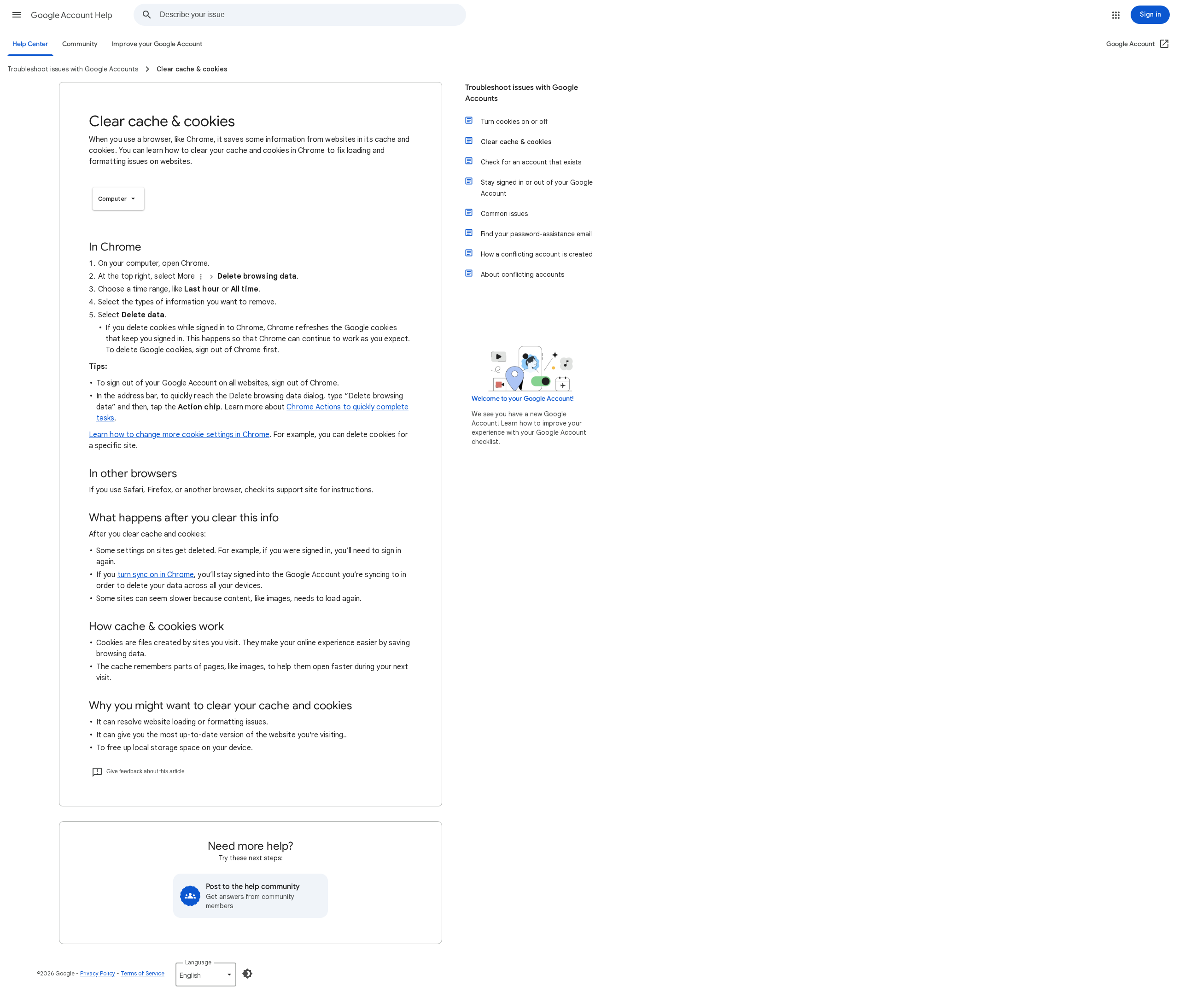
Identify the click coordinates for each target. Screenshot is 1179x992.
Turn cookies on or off (514, 121)
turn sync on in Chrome (155, 574)
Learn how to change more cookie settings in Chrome (179, 434)
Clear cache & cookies (516, 142)
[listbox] (118, 198)
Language (198, 962)
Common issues (504, 214)
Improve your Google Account (156, 44)
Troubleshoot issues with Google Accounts (521, 93)
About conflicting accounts (522, 274)
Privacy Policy (97, 973)
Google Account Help (71, 15)
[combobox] (313, 14)
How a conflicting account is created (537, 254)
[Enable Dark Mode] (247, 974)
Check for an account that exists (531, 162)
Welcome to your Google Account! (523, 399)
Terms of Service (142, 973)
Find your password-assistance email (536, 234)
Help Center (30, 44)
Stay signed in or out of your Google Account (537, 188)
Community (80, 44)
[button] (17, 15)
